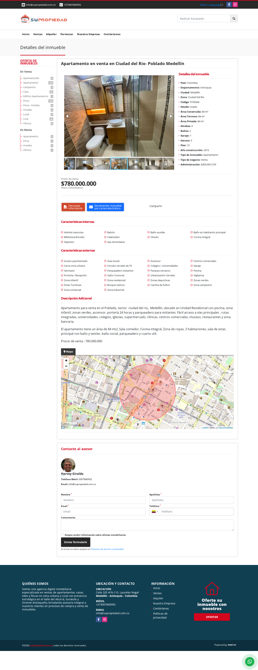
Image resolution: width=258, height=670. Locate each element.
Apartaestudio (38, 78)
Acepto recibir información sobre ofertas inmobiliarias (95, 534)
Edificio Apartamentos (38, 96)
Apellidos (155, 494)
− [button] (66, 366)
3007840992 (85, 479)
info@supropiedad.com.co (82, 484)
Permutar (66, 34)
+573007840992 (72, 4)
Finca (38, 100)
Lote (38, 118)
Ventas (37, 34)
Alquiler (51, 34)
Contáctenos (112, 34)
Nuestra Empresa (88, 34)
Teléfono (155, 506)
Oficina (38, 123)
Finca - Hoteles (38, 105)
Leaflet (205, 427)
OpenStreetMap (225, 427)
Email (65, 506)
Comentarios (68, 517)
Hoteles (38, 109)
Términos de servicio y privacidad (107, 549)
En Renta (26, 130)
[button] (171, 78)
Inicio (25, 34)
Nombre (66, 494)
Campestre (38, 87)
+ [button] (66, 360)
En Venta (26, 71)
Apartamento (38, 82)
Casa (38, 91)
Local (38, 114)
